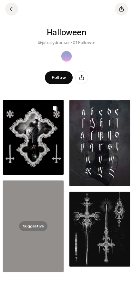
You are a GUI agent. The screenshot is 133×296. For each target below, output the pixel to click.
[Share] (81, 77)
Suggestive (33, 226)
